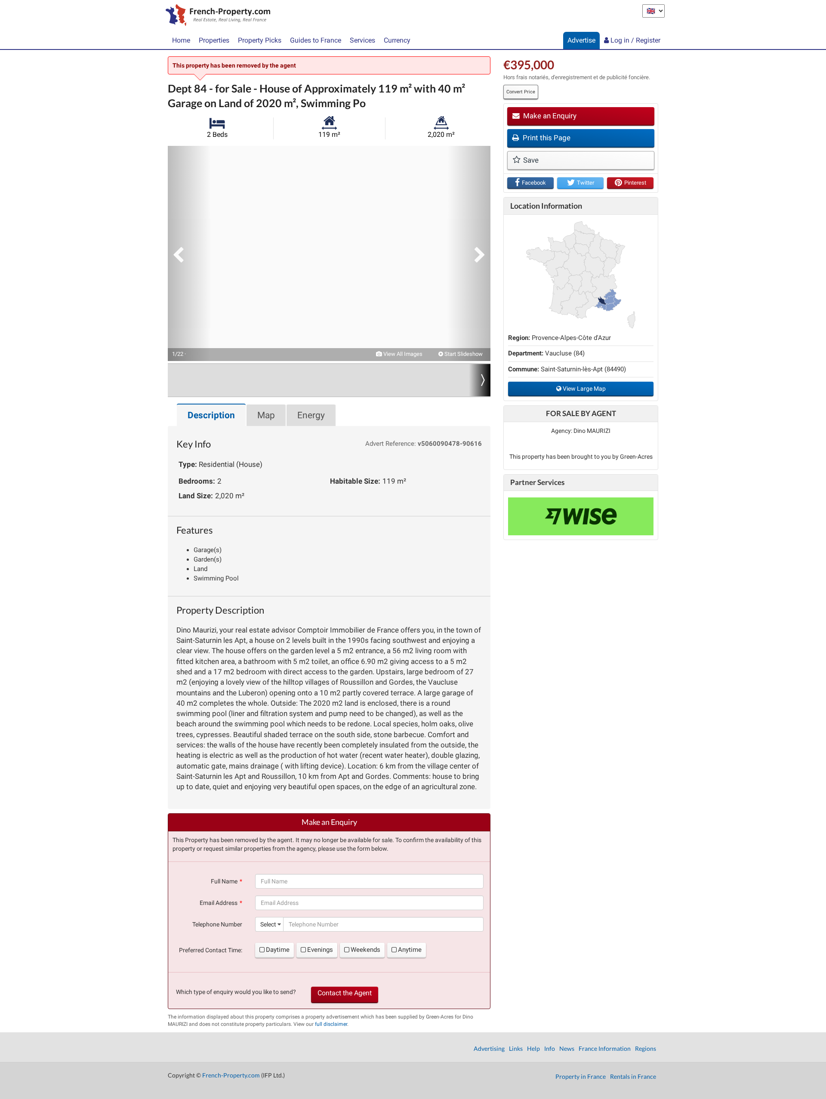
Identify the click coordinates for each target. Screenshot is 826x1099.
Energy (311, 415)
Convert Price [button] (520, 92)
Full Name (224, 881)
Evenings (320, 950)
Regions (645, 1048)
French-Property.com (231, 1075)
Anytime (410, 950)
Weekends (365, 950)
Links (516, 1048)
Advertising (489, 1048)
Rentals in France (633, 1076)
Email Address (218, 902)
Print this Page (545, 137)
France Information (605, 1048)
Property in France (580, 1076)
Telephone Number (217, 924)
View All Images (402, 354)
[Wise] (580, 516)
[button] (189, 253)
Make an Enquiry (548, 115)
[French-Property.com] (215, 16)
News (566, 1048)
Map (266, 415)
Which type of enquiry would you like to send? (236, 991)
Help (533, 1048)
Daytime (278, 950)
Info (549, 1048)
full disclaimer (331, 1024)
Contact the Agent (344, 993)
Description (211, 415)
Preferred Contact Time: (210, 950)
